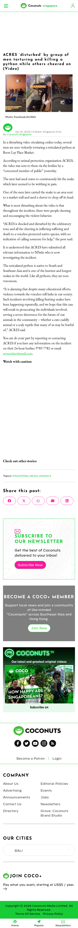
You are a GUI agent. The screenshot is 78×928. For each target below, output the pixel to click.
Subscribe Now (30, 565)
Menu (6, 6)
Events (46, 790)
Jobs (45, 797)
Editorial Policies (54, 783)
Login (72, 6)
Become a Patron (30, 758)
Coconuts (42, 5)
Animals (45, 476)
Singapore (20, 476)
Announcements (16, 797)
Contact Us (12, 804)
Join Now (39, 628)
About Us (10, 783)
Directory (10, 811)
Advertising (12, 790)
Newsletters (50, 804)
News (33, 476)
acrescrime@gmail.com (17, 353)
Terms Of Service (27, 913)
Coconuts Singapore (19, 134)
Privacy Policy (53, 913)
